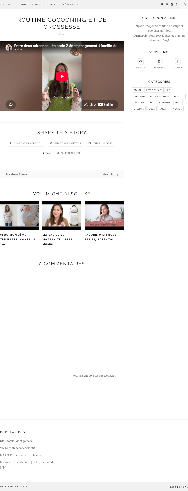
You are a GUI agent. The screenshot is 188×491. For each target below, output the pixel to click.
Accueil (5, 4)
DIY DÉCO (179, 96)
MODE (24, 4)
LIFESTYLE (50, 4)
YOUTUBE (140, 68)
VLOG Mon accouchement (17, 448)
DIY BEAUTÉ (139, 96)
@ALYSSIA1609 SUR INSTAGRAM (94, 375)
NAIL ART (164, 108)
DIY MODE (139, 102)
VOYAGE (177, 108)
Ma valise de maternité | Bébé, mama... (58, 239)
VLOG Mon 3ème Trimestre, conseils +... (17, 239)
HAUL (178, 102)
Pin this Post (103, 143)
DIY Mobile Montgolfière (16, 441)
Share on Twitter (68, 143)
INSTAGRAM (159, 68)
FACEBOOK (177, 68)
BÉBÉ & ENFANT (70, 4)
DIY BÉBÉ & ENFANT (159, 96)
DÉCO (151, 102)
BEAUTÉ (36, 4)
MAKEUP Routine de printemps (20, 455)
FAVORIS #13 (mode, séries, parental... (101, 237)
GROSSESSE (73, 153)
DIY (16, 4)
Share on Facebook (28, 143)
